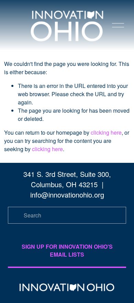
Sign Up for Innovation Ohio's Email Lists (67, 250)
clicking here (106, 132)
